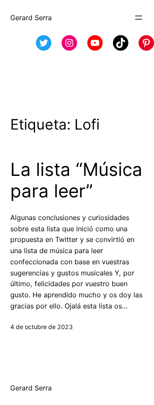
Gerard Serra (31, 17)
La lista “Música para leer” (76, 180)
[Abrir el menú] (138, 17)
